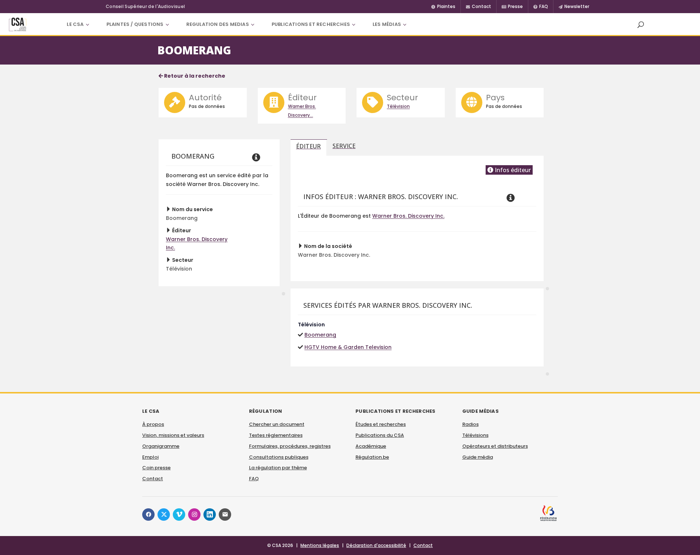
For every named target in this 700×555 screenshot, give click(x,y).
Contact (152, 478)
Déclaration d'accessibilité (376, 545)
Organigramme (160, 446)
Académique (370, 446)
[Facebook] (148, 514)
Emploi (150, 457)
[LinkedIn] (209, 514)
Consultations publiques (278, 457)
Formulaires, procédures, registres (290, 446)
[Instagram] (194, 514)
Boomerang (320, 334)
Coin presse (156, 467)
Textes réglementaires (276, 435)
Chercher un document (276, 424)
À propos (153, 424)
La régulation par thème (278, 467)
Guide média (477, 457)
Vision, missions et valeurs (173, 435)
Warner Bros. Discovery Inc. (408, 216)
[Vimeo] (179, 514)
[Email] (225, 514)
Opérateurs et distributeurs (495, 446)
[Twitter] (164, 514)
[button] (640, 24)
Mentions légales (319, 545)
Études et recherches (380, 424)
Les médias (387, 24)
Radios (470, 424)
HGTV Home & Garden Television (348, 347)
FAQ (254, 478)
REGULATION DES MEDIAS (217, 24)
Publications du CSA (379, 435)
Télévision (398, 106)
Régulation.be (372, 457)
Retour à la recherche (194, 75)
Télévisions (475, 435)
